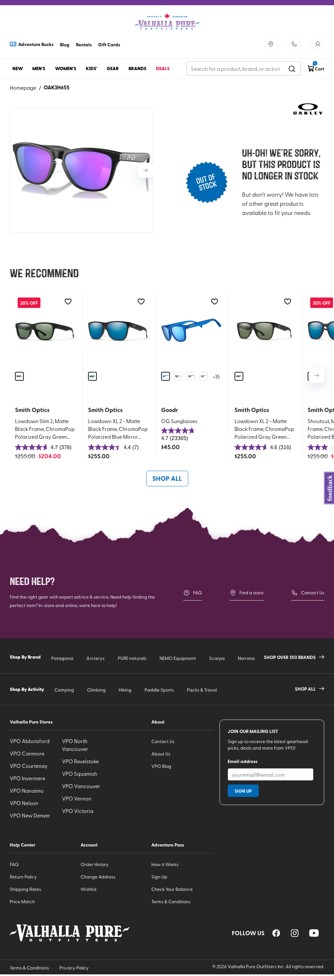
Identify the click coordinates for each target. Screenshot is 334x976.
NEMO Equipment (177, 658)
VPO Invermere (27, 778)
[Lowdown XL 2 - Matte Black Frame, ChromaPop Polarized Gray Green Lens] (264, 331)
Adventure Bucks (35, 44)
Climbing (96, 690)
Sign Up (159, 877)
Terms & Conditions (170, 901)
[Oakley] (308, 109)
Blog (64, 44)
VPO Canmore (27, 753)
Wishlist (89, 889)
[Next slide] (145, 170)
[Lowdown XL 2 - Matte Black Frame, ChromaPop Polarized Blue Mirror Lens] (118, 331)
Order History (95, 864)
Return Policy (23, 877)
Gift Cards (109, 44)
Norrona (246, 658)
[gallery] (81, 170)
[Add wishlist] (68, 301)
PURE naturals (132, 658)
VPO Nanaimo (27, 790)
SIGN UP (243, 790)
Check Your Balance (172, 889)
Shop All (167, 478)
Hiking (125, 690)
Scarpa (217, 658)
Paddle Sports (159, 690)
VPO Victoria (77, 810)
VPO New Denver (30, 815)
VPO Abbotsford (30, 740)
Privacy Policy (74, 968)
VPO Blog (161, 766)
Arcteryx (95, 658)
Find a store (251, 592)
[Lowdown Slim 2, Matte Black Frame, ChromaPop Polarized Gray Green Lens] (45, 331)
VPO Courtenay (29, 765)
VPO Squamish (79, 773)
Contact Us (312, 592)
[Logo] (167, 21)
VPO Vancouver (81, 785)
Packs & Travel (202, 690)
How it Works (164, 864)
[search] (291, 68)
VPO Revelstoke (80, 761)
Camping (64, 690)
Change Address (98, 877)
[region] (276, 933)
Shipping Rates (25, 889)
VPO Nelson (24, 802)
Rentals (84, 44)
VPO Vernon (76, 798)
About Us (160, 754)
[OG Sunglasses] (191, 331)
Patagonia (62, 658)
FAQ (197, 592)
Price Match (22, 901)
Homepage (23, 87)
